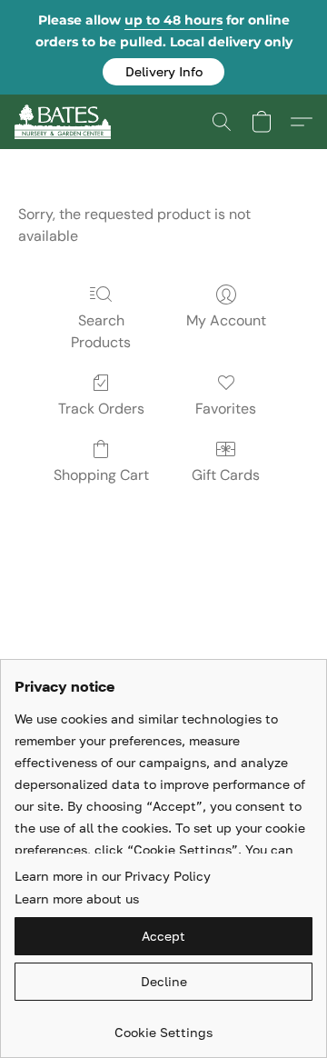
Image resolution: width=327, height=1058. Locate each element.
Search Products (101, 331)
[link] (163, 1025)
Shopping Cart (101, 474)
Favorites (225, 408)
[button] (163, 71)
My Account (226, 320)
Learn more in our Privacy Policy (113, 875)
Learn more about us (77, 898)
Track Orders (101, 408)
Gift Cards (226, 474)
